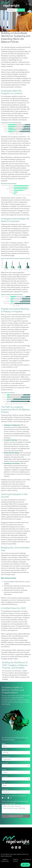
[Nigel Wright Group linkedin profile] (19, 847)
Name (4, 743)
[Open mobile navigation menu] (30, 4)
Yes (5, 798)
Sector (4, 769)
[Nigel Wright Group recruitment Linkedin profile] (16, 847)
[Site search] (26, 4)
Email (3, 783)
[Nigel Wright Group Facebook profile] (12, 847)
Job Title (4, 750)
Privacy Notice (20, 740)
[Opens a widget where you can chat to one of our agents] (25, 865)
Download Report (16, 816)
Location (4, 776)
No (11, 798)
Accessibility (26, 859)
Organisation (6, 756)
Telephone (5, 789)
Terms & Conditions (5, 860)
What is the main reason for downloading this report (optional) (15, 802)
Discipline (5, 763)
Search (21, 10)
